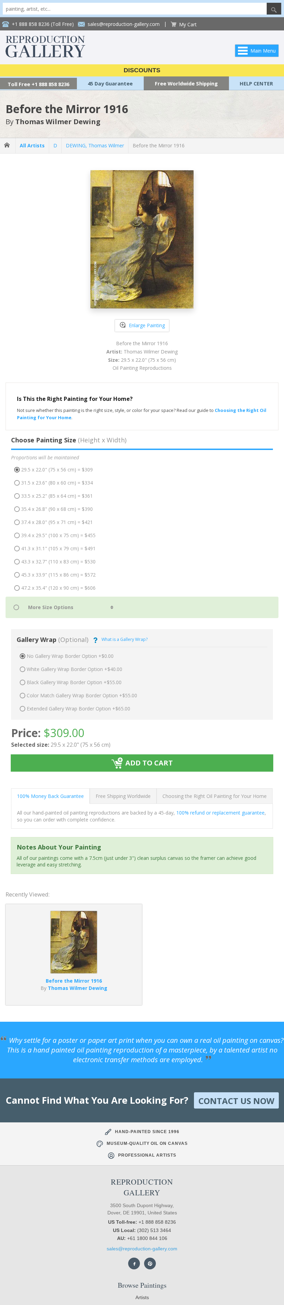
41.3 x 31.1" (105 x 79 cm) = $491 (58, 548)
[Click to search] (274, 8)
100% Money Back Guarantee (50, 796)
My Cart (188, 24)
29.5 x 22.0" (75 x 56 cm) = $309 (57, 469)
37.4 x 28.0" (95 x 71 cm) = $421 (57, 522)
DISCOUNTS (142, 70)
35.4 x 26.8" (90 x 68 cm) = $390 (57, 509)
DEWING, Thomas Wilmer (95, 145)
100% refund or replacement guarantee (220, 812)
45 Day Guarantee (110, 83)
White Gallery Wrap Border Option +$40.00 (74, 669)
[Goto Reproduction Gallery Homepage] (7, 145)
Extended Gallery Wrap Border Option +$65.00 (78, 708)
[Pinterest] (150, 1263)
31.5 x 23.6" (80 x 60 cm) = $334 (57, 482)
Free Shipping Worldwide (123, 796)
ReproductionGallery (142, 1187)
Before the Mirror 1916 (159, 145)
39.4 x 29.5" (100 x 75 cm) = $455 (58, 535)
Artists (142, 1297)
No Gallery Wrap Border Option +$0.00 (70, 656)
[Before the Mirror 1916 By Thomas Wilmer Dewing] (74, 971)
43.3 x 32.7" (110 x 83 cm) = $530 (58, 561)
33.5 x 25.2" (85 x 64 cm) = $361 (57, 496)
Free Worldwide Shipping (186, 83)
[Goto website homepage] (45, 55)
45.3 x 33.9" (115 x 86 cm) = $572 (58, 574)
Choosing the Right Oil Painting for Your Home (214, 796)
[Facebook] (134, 1263)
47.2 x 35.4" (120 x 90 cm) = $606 (58, 588)
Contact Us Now (236, 1100)
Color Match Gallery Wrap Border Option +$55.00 (82, 695)
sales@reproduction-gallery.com (142, 1248)
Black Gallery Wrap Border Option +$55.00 (74, 682)
